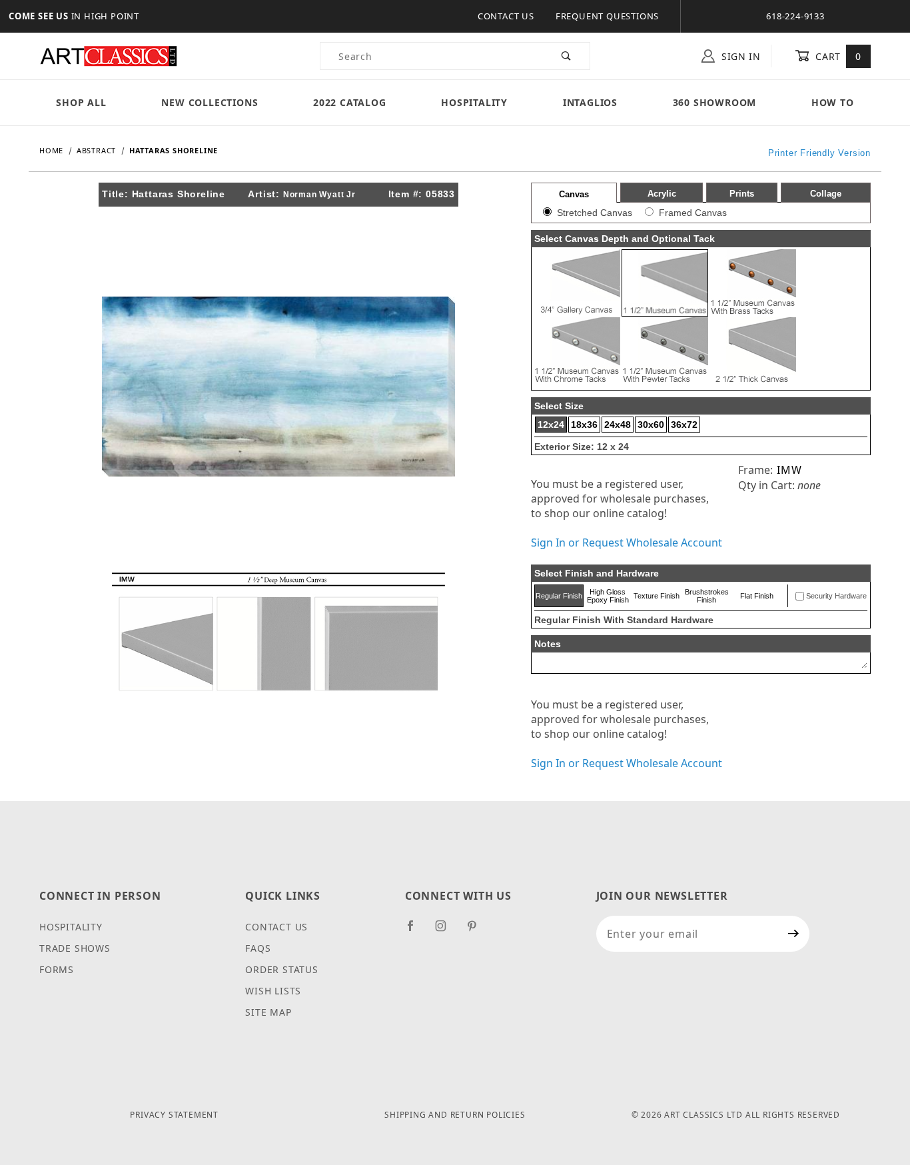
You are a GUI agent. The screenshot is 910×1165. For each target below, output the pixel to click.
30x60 (651, 424)
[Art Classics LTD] (108, 55)
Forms (56, 969)
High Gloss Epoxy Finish (608, 596)
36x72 (684, 424)
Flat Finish (756, 596)
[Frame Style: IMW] (278, 630)
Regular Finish (559, 596)
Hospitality (474, 102)
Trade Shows (75, 948)
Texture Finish (657, 596)
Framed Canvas (693, 212)
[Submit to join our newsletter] (793, 934)
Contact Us (506, 16)
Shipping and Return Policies (454, 1114)
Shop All (81, 102)
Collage (825, 194)
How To (832, 102)
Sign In (739, 56)
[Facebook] (416, 931)
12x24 (551, 424)
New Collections (209, 102)
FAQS (257, 948)
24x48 (617, 424)
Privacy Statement (174, 1114)
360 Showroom (715, 102)
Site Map (268, 1012)
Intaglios (590, 102)
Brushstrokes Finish (707, 596)
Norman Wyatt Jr (319, 194)
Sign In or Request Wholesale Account (626, 542)
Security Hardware (836, 596)
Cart (837, 56)
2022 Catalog (349, 102)
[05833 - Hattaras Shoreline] (278, 385)
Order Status (281, 969)
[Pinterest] (477, 931)
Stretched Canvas (594, 212)
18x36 (584, 424)
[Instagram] (446, 931)
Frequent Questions (607, 16)
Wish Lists (273, 990)
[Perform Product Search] (567, 56)
